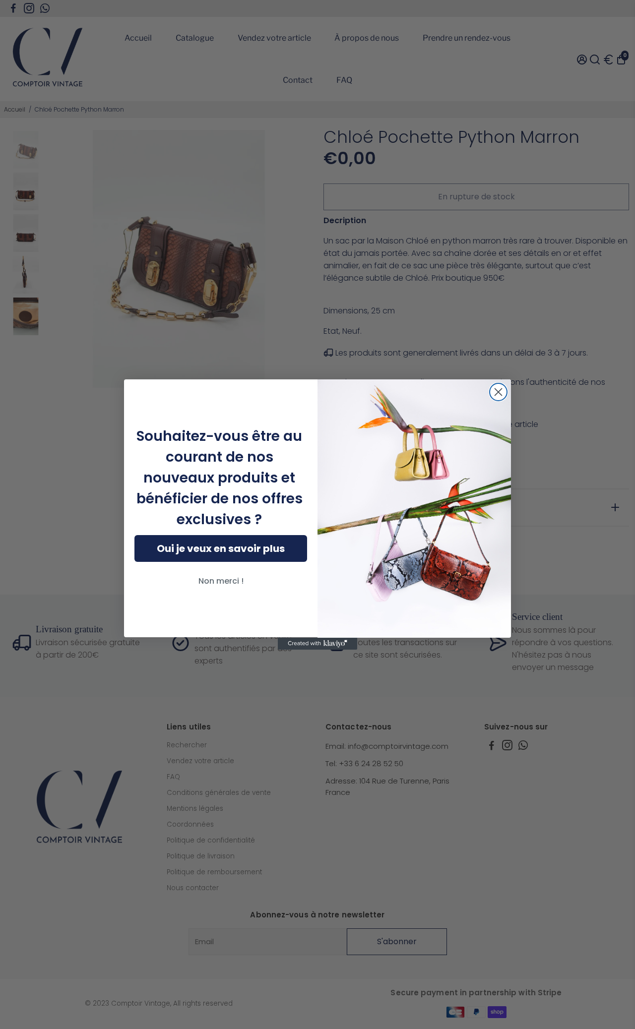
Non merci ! (221, 581)
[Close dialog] (498, 392)
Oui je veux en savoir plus (221, 548)
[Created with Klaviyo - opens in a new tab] (317, 644)
